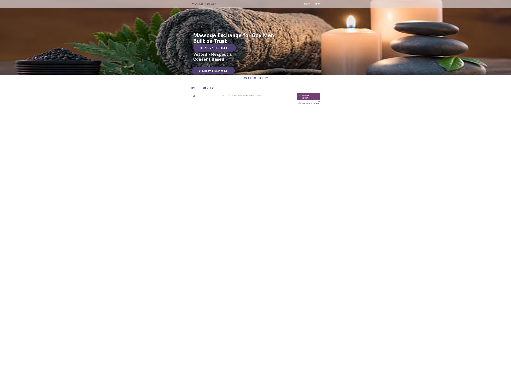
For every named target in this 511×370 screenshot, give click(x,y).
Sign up (317, 4)
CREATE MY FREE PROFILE (214, 47)
